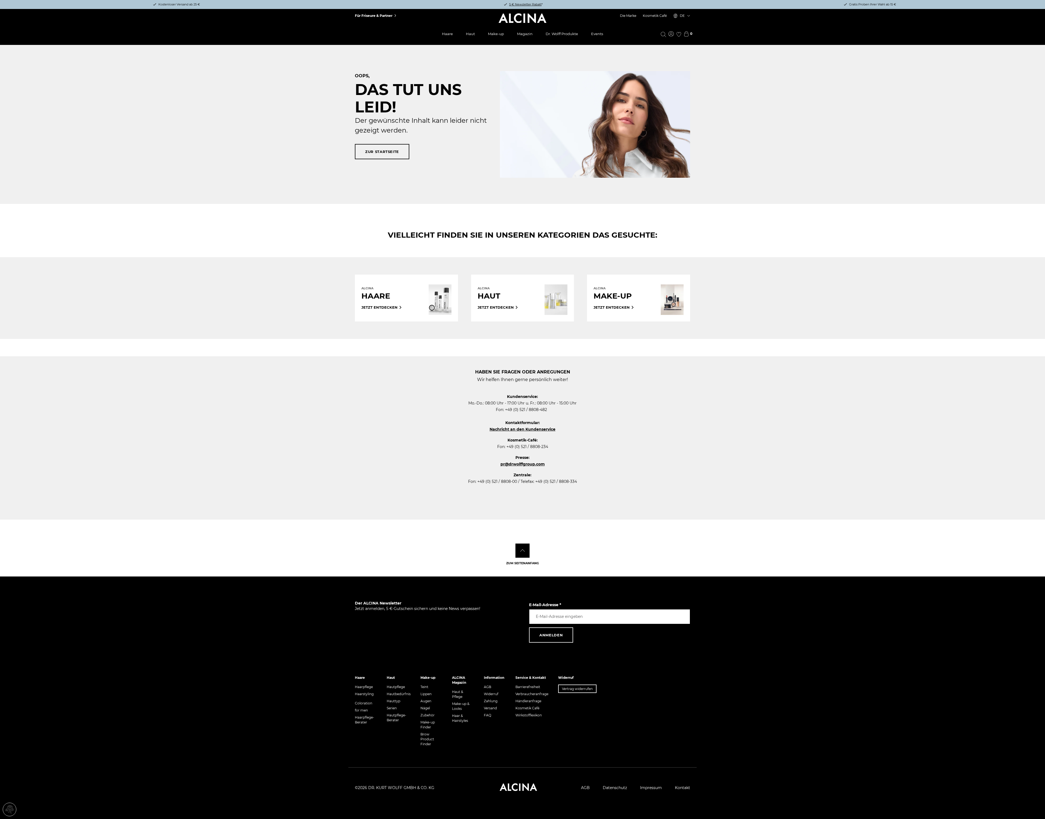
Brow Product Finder (427, 739)
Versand (490, 708)
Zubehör (427, 715)
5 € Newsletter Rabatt (525, 4)
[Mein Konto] (671, 34)
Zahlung (490, 701)
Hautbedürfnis (399, 694)
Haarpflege (364, 687)
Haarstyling (364, 694)
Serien (392, 708)
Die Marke (628, 16)
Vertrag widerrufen (577, 689)
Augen (425, 701)
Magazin (525, 34)
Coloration (363, 703)
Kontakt (682, 787)
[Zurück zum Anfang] (522, 551)
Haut (470, 34)
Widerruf (491, 694)
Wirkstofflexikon (528, 715)
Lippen (426, 694)
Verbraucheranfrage (531, 694)
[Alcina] (522, 18)
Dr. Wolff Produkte (562, 34)
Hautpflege (396, 687)
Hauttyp (393, 701)
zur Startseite (382, 151)
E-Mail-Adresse (545, 604)
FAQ (487, 715)
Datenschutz (615, 787)
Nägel (425, 708)
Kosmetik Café (655, 16)
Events (597, 34)
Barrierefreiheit (527, 687)
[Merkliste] (679, 34)
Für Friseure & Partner (373, 16)
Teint (424, 687)
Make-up (496, 34)
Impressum (651, 787)
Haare (447, 34)
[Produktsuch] (663, 34)
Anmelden (551, 635)
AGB (487, 687)
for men (361, 710)
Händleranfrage (528, 701)
